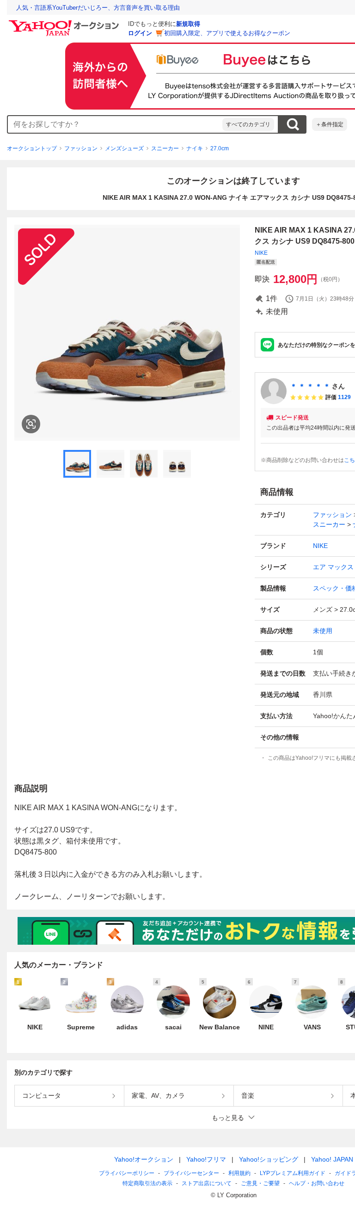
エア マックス (333, 567)
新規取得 (188, 23)
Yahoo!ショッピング (268, 1159)
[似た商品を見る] (31, 424)
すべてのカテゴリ (248, 124)
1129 (344, 397)
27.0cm (219, 148)
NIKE (261, 253)
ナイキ (194, 148)
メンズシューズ (124, 148)
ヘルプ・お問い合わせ (316, 1183)
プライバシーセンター (191, 1173)
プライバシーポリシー (126, 1173)
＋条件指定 (329, 124)
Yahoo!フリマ (206, 1159)
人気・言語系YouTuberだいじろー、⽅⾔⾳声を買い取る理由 (98, 7)
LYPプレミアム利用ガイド (292, 1173)
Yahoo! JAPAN (332, 1159)
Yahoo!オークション (143, 1159)
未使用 (322, 630)
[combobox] (115, 124)
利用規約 (239, 1173)
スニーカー (165, 148)
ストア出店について (207, 1183)
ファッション (81, 148)
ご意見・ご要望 (260, 1183)
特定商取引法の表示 (147, 1183)
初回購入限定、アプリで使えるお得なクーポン (227, 33)
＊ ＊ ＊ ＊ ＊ (310, 386)
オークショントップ (32, 148)
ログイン (140, 33)
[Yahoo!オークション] (65, 23)
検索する (292, 124)
